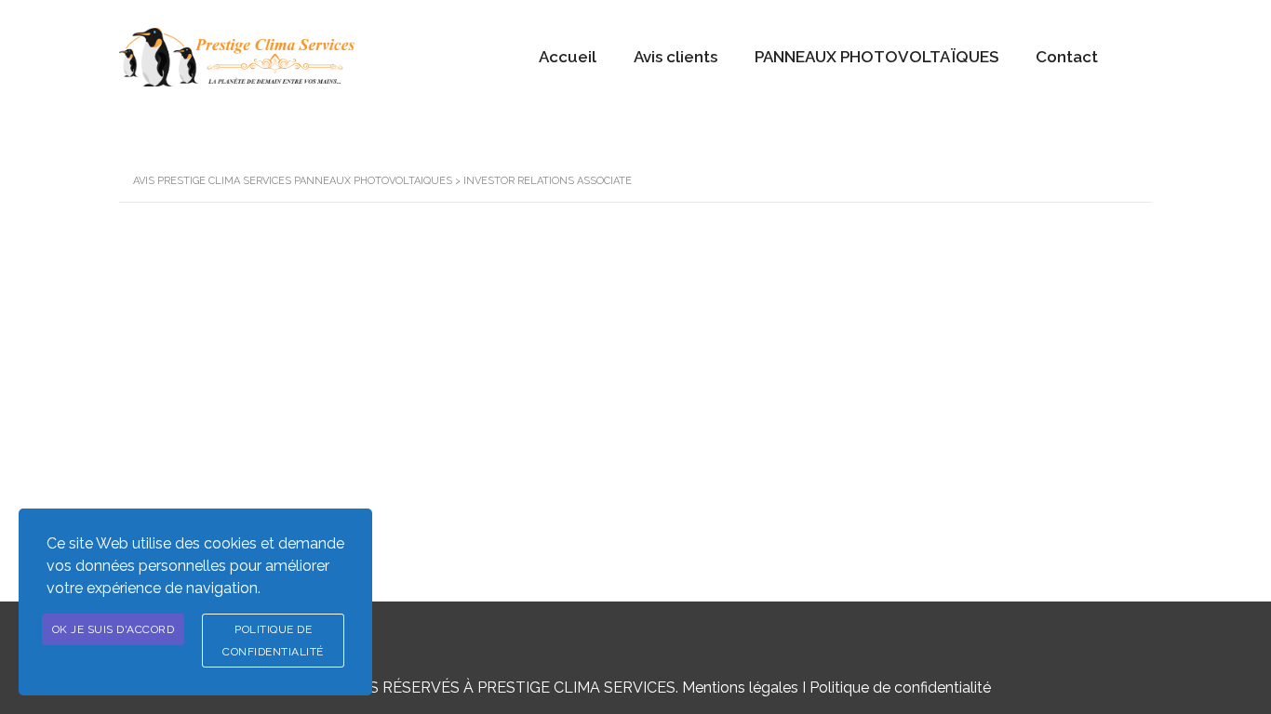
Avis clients (675, 56)
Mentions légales (740, 687)
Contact (1067, 56)
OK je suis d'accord (113, 629)
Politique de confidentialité (900, 687)
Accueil (567, 56)
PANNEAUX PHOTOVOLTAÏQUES (876, 56)
